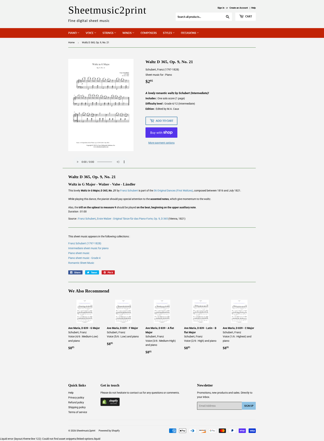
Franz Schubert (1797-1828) (84, 243)
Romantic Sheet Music (81, 262)
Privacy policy (76, 397)
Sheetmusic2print (85, 430)
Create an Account (239, 8)
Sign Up (248, 405)
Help (253, 8)
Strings (108, 32)
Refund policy (76, 402)
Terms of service (77, 412)
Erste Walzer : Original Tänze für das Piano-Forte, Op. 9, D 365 (132, 218)
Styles (167, 32)
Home (71, 42)
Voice (90, 32)
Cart (248, 16)
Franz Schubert (129, 190)
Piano (72, 32)
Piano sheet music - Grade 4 (84, 257)
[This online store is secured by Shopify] (110, 405)
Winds (127, 32)
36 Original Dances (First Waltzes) (173, 190)
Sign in (221, 8)
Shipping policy (77, 407)
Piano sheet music (78, 253)
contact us (136, 392)
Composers (149, 32)
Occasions (189, 32)
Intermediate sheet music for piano (88, 248)
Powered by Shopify (109, 430)
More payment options (161, 142)
